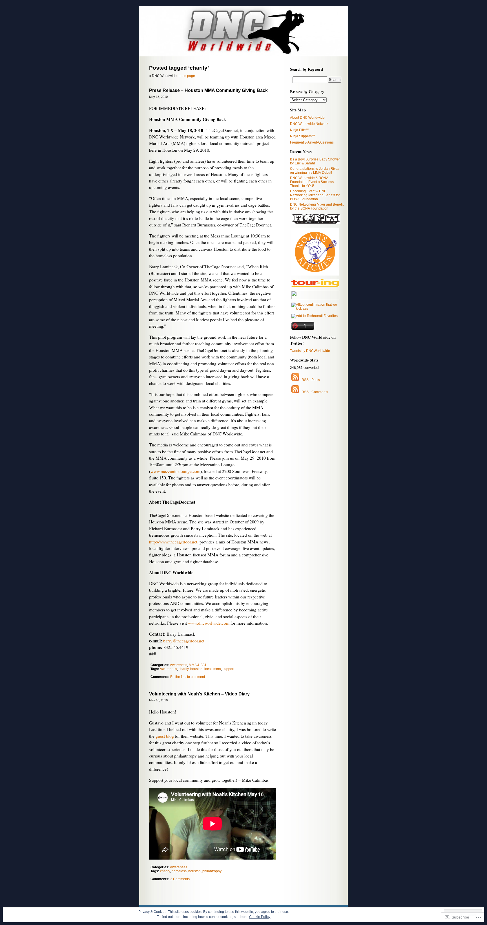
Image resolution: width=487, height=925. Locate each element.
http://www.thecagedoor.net (173, 542)
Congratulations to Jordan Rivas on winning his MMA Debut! (314, 171)
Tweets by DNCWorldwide (310, 351)
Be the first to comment (187, 677)
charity (184, 669)
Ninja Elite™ (299, 130)
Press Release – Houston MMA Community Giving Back (208, 90)
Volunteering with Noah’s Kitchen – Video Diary (199, 693)
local (208, 669)
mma (217, 669)
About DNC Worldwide (307, 118)
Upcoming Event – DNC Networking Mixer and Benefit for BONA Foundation (315, 195)
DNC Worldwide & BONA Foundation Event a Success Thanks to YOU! (312, 182)
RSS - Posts (311, 380)
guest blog (165, 736)
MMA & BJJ (197, 665)
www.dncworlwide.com (208, 623)
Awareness (178, 665)
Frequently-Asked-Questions (312, 142)
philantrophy (212, 871)
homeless (179, 871)
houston (196, 669)
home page (186, 76)
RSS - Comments (315, 392)
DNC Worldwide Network (309, 124)
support (228, 669)
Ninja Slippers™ (302, 136)
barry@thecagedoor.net (183, 641)
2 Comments (180, 879)
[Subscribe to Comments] (295, 392)
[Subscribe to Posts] (295, 380)
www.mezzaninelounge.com (175, 471)
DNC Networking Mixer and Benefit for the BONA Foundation (317, 206)
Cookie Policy (259, 917)
